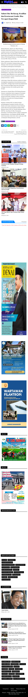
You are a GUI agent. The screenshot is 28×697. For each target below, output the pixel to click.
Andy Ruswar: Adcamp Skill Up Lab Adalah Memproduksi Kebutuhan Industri (17, 633)
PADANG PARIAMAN (10, 6)
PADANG (17, 569)
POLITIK (17, 666)
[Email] (14, 125)
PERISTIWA (16, 676)
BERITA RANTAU (6, 671)
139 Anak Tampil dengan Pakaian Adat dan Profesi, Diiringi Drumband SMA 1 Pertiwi (16, 640)
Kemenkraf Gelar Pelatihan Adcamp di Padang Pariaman (12, 165)
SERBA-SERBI (6, 664)
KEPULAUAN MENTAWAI (8, 564)
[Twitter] (5, 125)
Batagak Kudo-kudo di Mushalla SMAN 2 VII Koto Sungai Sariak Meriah (17, 647)
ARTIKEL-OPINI (6, 661)
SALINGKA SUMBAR (7, 666)
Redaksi (12, 688)
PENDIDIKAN (15, 664)
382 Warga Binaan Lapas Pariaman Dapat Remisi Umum (12, 213)
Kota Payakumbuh (15, 567)
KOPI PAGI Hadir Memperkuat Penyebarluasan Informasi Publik (12, 189)
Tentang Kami (6, 688)
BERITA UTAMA (16, 661)
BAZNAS (5, 673)
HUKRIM (5, 669)
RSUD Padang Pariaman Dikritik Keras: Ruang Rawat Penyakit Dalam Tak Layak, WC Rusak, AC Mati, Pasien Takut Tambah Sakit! (17, 625)
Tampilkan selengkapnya (21, 141)
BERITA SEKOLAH (7, 676)
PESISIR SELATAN (7, 574)
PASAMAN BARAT (19, 572)
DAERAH (12, 673)
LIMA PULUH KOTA (7, 569)
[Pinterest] (11, 125)
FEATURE (23, 664)
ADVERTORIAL (20, 673)
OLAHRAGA (19, 669)
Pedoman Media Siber (20, 688)
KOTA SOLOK (6, 567)
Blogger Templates (11, 692)
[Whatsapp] (8, 125)
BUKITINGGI (12, 559)
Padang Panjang (17, 574)
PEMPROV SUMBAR (7, 678)
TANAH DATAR (6, 579)
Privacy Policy (14, 690)
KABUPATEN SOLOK (7, 562)
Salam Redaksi (4, 610)
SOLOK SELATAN (13, 577)
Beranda (3, 6)
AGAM (4, 559)
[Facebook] (2, 125)
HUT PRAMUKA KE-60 (19, 678)
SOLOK (4, 577)
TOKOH (12, 669)
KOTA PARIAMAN (21, 564)
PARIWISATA (16, 671)
